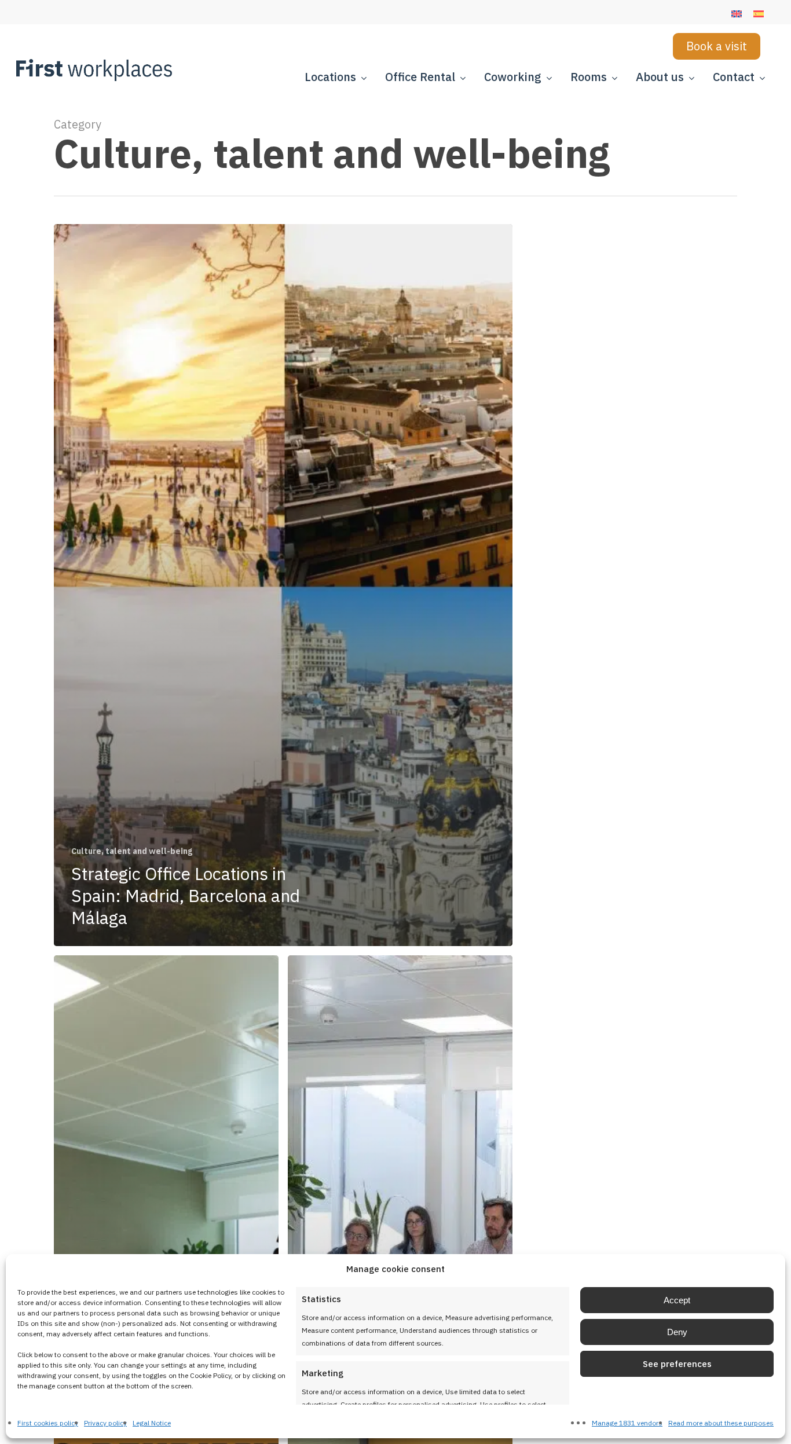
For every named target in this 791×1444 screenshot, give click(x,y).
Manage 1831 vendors (627, 1423)
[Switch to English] (737, 14)
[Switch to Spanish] (759, 14)
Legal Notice (152, 1423)
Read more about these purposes (721, 1423)
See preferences (677, 1363)
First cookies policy (47, 1423)
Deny (677, 1332)
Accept (677, 1300)
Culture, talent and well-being (131, 851)
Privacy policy (105, 1423)
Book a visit (716, 46)
